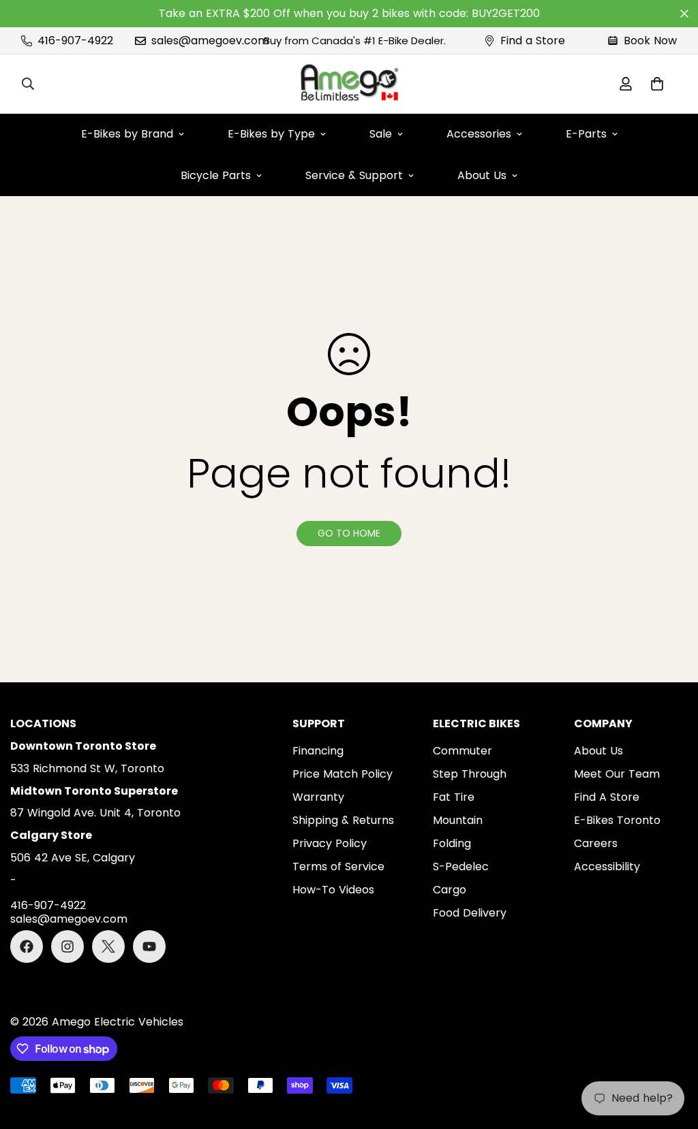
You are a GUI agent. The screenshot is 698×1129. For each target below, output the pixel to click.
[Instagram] (67, 946)
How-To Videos (333, 889)
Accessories (478, 134)
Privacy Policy (329, 843)
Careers (596, 843)
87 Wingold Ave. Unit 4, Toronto (95, 813)
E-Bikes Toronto (617, 820)
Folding (452, 843)
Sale (380, 134)
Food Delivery (469, 913)
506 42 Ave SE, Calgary (72, 857)
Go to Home (349, 533)
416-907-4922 (48, 906)
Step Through (469, 774)
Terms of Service (338, 866)
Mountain (458, 820)
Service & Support (354, 175)
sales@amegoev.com (68, 919)
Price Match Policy (342, 774)
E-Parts (586, 134)
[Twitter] (108, 946)
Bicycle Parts (216, 175)
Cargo (449, 889)
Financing (318, 751)
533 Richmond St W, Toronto (87, 768)
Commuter (462, 751)
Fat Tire (453, 797)
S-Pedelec (461, 866)
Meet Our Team (617, 774)
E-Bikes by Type (271, 134)
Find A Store (606, 797)
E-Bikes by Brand (127, 134)
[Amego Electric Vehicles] (349, 84)
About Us (481, 175)
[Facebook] (26, 946)
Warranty (318, 797)
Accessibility (607, 866)
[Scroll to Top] (671, 1054)
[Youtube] (149, 946)
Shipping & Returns (343, 820)
